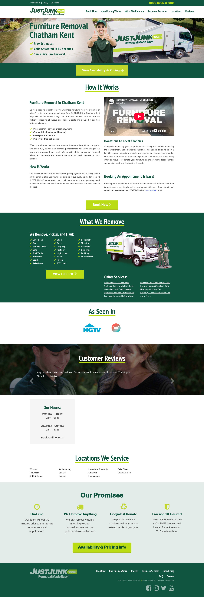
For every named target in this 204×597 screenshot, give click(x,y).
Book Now (91, 11)
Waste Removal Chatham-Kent (117, 289)
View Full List (63, 273)
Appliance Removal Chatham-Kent (119, 292)
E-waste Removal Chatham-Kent (154, 286)
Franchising (36, 2)
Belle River (123, 469)
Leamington (94, 476)
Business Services (157, 11)
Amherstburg (65, 469)
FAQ (46, 2)
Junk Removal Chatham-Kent (116, 282)
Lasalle (62, 472)
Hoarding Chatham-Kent (150, 289)
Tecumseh (34, 472)
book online (150, 190)
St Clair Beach (36, 476)
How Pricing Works (111, 11)
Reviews (189, 11)
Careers (55, 2)
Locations (176, 11)
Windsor (33, 469)
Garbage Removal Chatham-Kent (118, 286)
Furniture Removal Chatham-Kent (118, 296)
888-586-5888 (161, 3)
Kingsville (92, 472)
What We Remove (134, 11)
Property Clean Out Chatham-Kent (155, 292)
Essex (62, 476)
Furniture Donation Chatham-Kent (155, 282)
